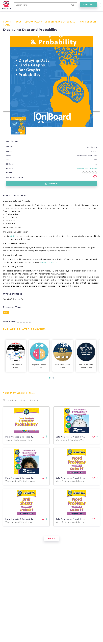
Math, (88, 147)
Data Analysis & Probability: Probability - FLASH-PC (31, 436)
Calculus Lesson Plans (62, 366)
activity (12, 236)
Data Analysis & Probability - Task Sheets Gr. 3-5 (30, 478)
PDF (95, 160)
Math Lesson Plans (16, 366)
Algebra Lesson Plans (39, 366)
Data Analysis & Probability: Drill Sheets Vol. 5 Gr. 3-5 (33, 519)
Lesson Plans (33, 21)
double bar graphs (49, 262)
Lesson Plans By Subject (61, 21)
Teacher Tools (12, 21)
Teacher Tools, (82, 155)
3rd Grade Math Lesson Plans (86, 366)
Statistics (93, 147)
